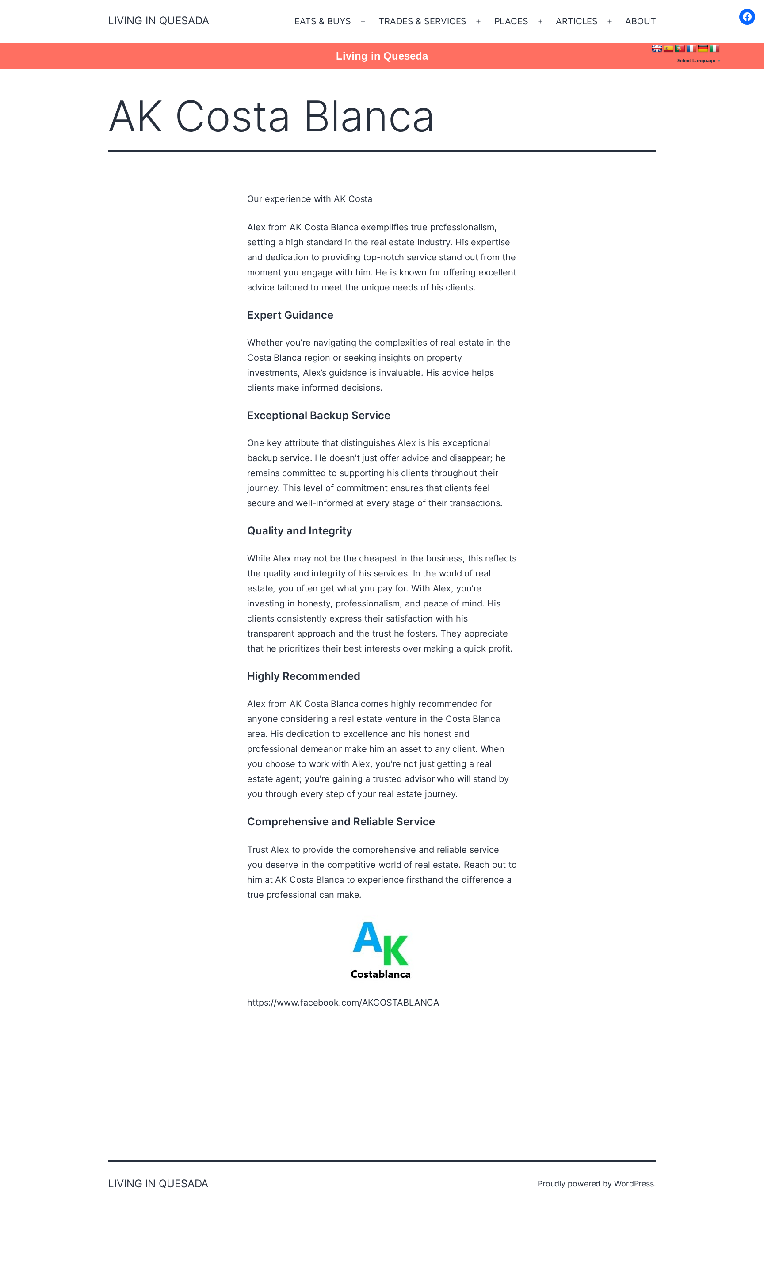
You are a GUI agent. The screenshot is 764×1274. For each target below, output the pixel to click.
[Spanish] (668, 48)
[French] (691, 48)
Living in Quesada (158, 20)
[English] (657, 48)
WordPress (634, 1183)
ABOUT (640, 21)
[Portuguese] (680, 48)
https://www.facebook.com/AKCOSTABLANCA (343, 1002)
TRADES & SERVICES (422, 21)
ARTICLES (577, 21)
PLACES (511, 21)
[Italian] (714, 48)
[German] (703, 48)
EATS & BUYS (322, 21)
